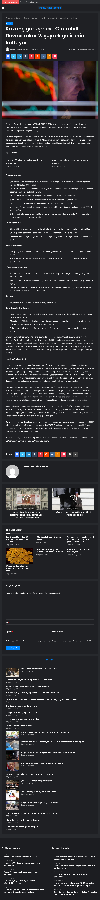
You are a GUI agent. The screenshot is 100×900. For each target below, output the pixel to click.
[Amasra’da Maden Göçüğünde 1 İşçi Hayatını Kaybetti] (12, 735)
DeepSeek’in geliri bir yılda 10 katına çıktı (39, 791)
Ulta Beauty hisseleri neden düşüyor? (48, 538)
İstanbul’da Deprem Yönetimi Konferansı (39, 669)
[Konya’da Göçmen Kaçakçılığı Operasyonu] (12, 805)
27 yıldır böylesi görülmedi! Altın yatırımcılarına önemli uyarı (18, 568)
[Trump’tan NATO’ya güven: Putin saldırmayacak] (12, 766)
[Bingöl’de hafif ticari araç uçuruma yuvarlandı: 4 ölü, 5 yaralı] (12, 755)
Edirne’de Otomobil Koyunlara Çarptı (22, 820)
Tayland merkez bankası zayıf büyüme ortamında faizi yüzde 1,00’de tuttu (80, 539)
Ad (7, 623)
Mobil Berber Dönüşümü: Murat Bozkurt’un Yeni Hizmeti (49, 550)
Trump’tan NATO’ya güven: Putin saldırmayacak (42, 763)
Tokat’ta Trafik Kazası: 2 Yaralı (19, 726)
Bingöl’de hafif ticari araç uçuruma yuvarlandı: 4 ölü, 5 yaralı (48, 752)
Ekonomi (19, 18)
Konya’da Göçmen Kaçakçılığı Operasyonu (40, 802)
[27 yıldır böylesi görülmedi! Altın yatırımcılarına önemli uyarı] (19, 556)
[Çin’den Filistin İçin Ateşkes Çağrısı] (12, 784)
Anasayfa (11, 18)
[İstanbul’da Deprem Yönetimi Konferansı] (12, 672)
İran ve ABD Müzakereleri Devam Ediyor (23, 719)
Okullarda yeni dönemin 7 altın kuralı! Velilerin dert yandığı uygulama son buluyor (42, 699)
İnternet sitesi (57, 632)
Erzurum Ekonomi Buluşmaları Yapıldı (22, 826)
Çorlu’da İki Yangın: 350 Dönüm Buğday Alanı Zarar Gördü (31, 813)
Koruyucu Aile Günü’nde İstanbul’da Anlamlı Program (29, 774)
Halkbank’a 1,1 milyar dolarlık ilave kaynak (80, 550)
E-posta (9, 632)
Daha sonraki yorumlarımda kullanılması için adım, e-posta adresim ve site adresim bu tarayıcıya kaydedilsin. (51, 641)
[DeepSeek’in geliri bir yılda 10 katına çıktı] (12, 795)
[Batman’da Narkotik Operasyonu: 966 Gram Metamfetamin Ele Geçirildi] (12, 745)
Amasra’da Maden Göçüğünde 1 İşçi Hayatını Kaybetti (45, 732)
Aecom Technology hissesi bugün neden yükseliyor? (40, 2)
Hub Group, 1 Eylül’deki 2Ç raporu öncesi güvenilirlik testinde (17, 539)
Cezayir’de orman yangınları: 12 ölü (21, 712)
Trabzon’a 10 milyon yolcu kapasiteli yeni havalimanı (29, 679)
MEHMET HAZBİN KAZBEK (19, 49)
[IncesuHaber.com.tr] (50, 7)
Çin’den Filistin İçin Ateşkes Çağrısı (36, 781)
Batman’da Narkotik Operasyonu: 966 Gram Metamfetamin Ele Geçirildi (53, 741)
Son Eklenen (50, 660)
